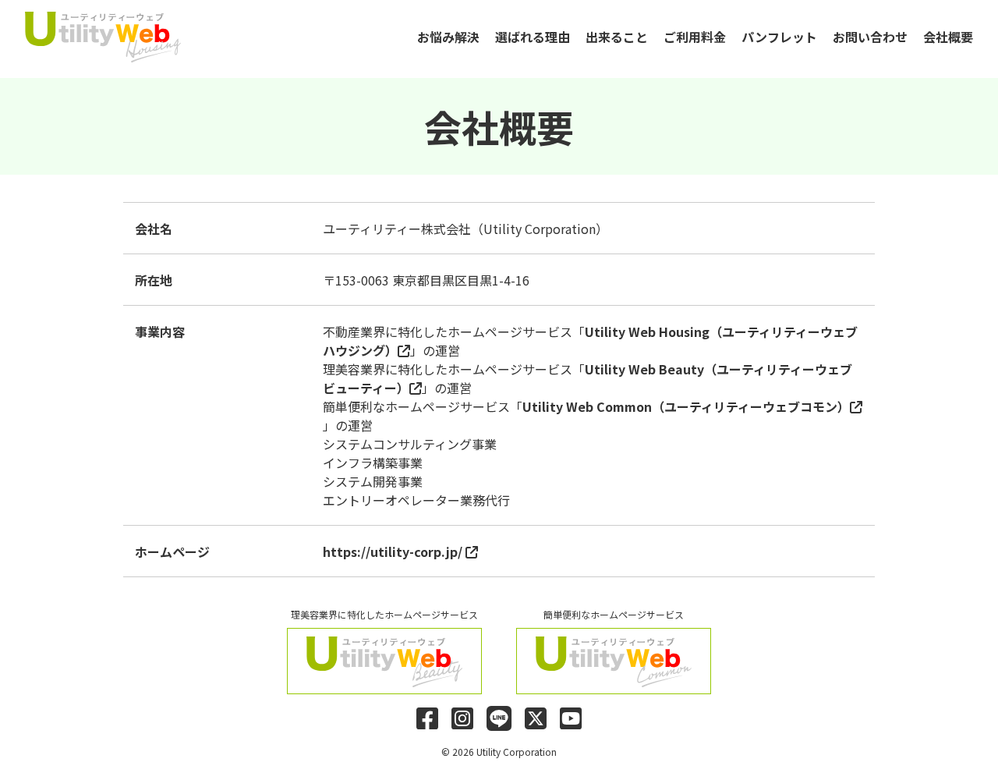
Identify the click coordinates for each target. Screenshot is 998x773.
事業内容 (160, 331)
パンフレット (779, 36)
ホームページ (172, 551)
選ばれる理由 (532, 36)
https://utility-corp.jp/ (394, 551)
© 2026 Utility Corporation (499, 751)
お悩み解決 (448, 36)
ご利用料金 (695, 36)
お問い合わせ (870, 36)
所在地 (153, 280)
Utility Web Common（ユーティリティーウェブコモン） (686, 406)
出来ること (617, 36)
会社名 (153, 228)
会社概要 (948, 36)
